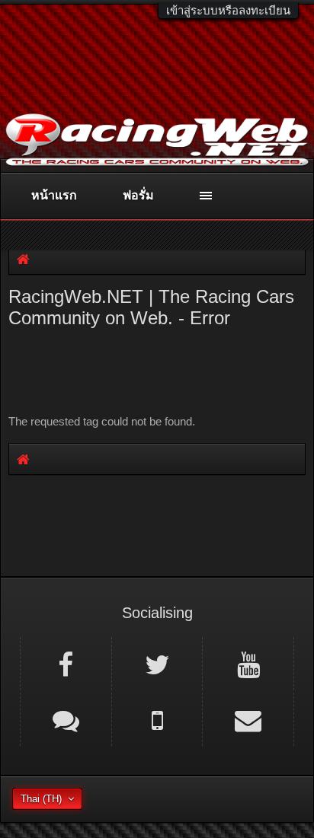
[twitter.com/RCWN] (157, 663)
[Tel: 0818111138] (157, 719)
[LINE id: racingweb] (66, 719)
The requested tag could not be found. (101, 421)
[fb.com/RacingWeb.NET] (66, 663)
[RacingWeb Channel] (248, 663)
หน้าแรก (54, 195)
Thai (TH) (41, 799)
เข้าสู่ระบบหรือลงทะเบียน (228, 10)
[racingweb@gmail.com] (248, 719)
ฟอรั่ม (138, 195)
